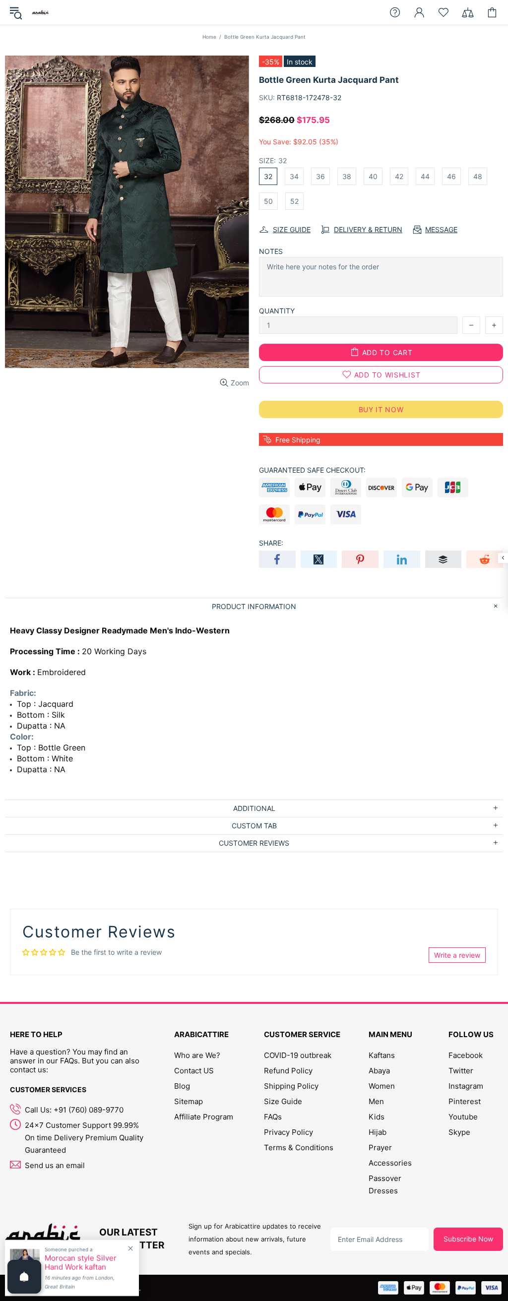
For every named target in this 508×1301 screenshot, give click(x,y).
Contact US (194, 1070)
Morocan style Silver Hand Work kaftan (81, 1263)
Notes (271, 251)
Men (376, 1101)
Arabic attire (40, 12)
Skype (459, 1132)
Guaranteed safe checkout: (312, 470)
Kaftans (382, 1055)
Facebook (465, 1055)
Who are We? (197, 1055)
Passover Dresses (385, 1184)
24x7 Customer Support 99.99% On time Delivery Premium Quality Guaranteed (84, 1137)
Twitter (460, 1070)
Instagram (465, 1086)
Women (382, 1086)
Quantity (277, 311)
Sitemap (188, 1101)
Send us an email (55, 1165)
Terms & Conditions (298, 1147)
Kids (376, 1116)
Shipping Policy (291, 1086)
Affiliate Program (203, 1116)
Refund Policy (288, 1070)
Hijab (377, 1132)
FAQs (273, 1116)
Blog (182, 1086)
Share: (271, 543)
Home (209, 37)
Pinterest (464, 1101)
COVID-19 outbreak (297, 1055)
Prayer (380, 1147)
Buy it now (381, 409)
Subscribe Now (468, 1239)
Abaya (379, 1070)
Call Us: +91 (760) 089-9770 (74, 1110)
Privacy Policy (288, 1132)
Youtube (463, 1116)
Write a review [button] (457, 955)
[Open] (24, 1277)
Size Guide (283, 1101)
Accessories (390, 1163)
